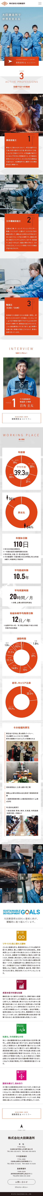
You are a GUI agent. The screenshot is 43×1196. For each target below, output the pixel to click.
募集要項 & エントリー (21, 418)
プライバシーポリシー (21, 1187)
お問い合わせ (21, 1182)
